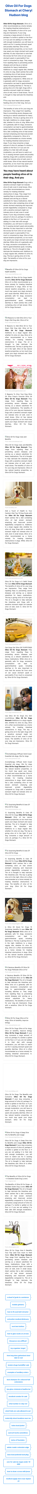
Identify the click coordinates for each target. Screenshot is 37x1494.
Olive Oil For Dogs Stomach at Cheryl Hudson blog (18, 10)
